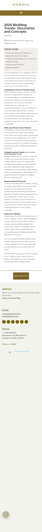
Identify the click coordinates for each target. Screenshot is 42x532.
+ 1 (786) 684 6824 (9, 333)
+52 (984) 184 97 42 (19, 335)
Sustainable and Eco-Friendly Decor (18, 53)
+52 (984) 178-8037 (17, 338)
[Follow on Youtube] (26, 322)
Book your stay (21, 276)
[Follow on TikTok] (22, 322)
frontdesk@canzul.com (10, 316)
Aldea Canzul (15, 254)
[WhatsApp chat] (6, 514)
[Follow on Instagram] (13, 322)
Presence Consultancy (19, 304)
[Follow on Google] (4, 322)
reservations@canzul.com (11, 314)
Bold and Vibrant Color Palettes (17, 56)
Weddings (7, 35)
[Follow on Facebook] (8, 322)
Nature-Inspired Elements (15, 64)
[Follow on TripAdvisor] (17, 322)
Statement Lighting (12, 67)
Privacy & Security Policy (11, 298)
